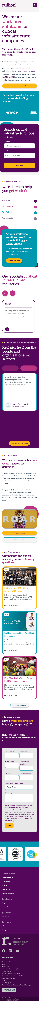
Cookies (4, 964)
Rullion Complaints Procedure (11, 973)
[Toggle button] (35, 5)
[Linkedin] (11, 950)
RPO (7, 77)
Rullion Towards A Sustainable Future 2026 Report (17, 985)
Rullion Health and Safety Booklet (12, 969)
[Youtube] (18, 950)
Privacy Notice (6, 971)
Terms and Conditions (8, 962)
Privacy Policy (9, 821)
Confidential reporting (8, 978)
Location (6, 151)
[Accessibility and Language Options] (9, 990)
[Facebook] (4, 950)
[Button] (5, 293)
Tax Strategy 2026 (7, 982)
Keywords (7, 141)
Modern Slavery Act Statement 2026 (12, 976)
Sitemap (4, 980)
